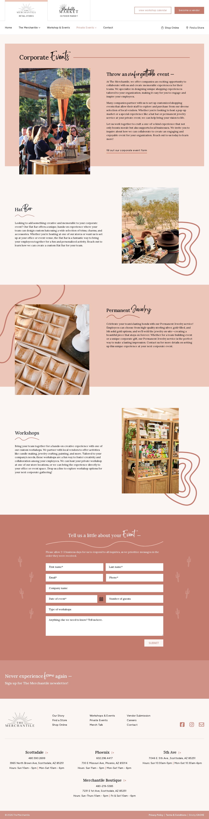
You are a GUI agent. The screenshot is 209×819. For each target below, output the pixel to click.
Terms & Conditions (176, 815)
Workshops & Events (102, 715)
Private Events (85, 27)
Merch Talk (96, 724)
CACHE (200, 815)
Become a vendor (189, 10)
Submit (154, 643)
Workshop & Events (58, 27)
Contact (108, 27)
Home (8, 27)
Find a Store (59, 720)
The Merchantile (28, 27)
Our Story (58, 715)
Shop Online (59, 724)
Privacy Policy (156, 815)
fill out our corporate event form (126, 150)
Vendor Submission (138, 715)
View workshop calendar (153, 10)
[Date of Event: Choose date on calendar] (101, 599)
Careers (132, 720)
